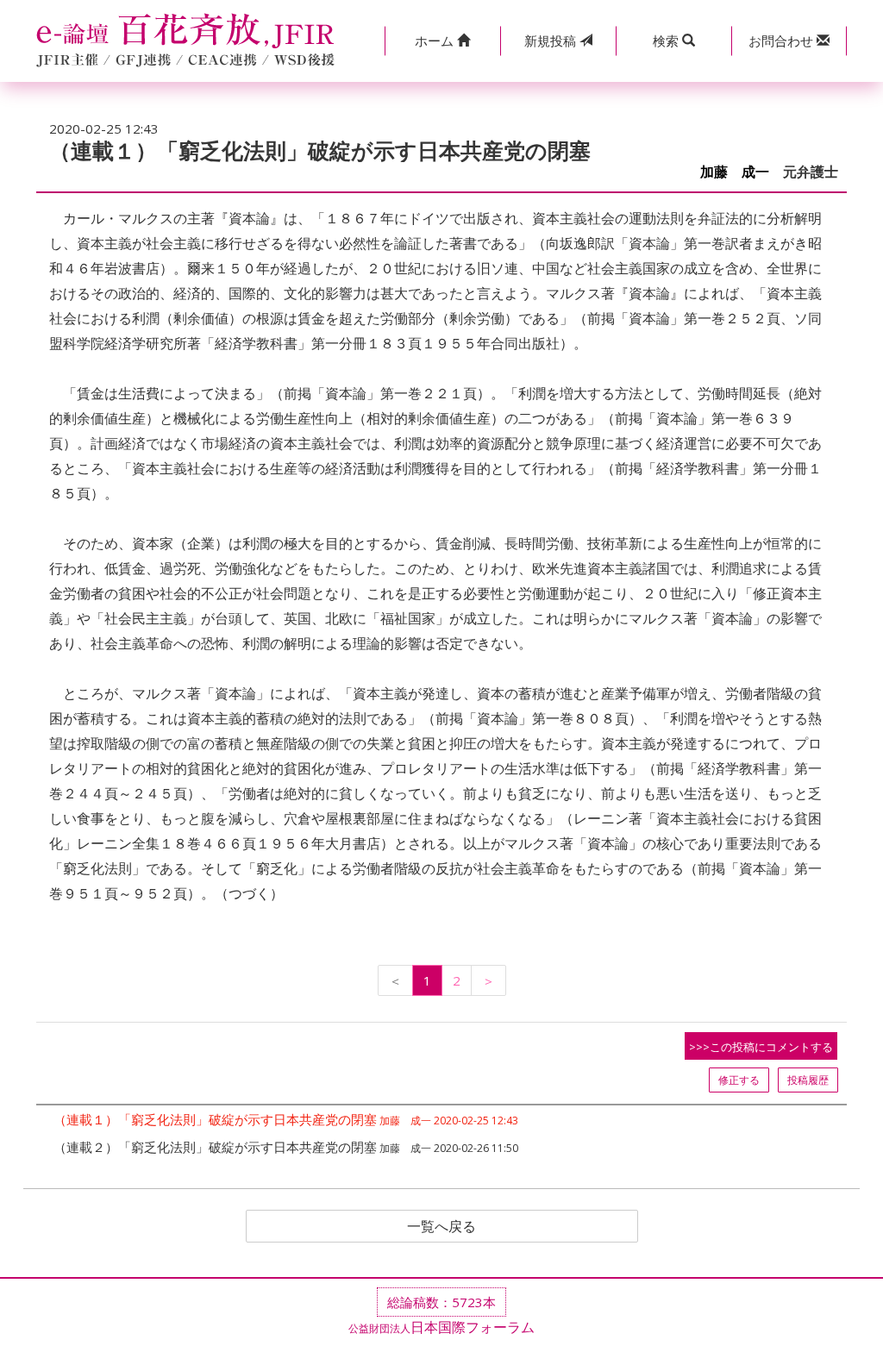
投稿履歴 (808, 1080)
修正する (739, 1080)
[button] (442, 41)
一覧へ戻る (441, 1226)
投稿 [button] (551, 40)
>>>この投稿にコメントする (761, 1047)
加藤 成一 (734, 172)
